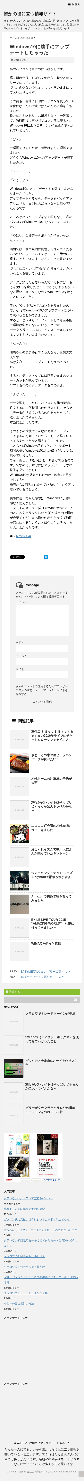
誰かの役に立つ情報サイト (30, 13)
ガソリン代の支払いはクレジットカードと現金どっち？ (38, 1219)
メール (21, 655)
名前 (19, 642)
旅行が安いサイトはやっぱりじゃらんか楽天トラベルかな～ (51, 806)
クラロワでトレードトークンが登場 (50, 1013)
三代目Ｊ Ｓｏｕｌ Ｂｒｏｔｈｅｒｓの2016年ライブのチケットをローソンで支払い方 (52, 735)
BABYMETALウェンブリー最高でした (45, 971)
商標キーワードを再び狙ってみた (42, 976)
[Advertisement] (37, 1349)
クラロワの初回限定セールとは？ (24, 1256)
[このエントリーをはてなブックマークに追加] (46, 557)
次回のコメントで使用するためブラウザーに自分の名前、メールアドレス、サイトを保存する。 (42, 690)
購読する (14, 991)
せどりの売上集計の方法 (19, 1303)
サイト (20, 669)
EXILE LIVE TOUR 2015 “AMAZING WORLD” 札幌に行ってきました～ (52, 923)
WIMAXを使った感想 (46, 943)
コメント (21, 602)
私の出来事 (23, 536)
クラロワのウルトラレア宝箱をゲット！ (28, 1198)
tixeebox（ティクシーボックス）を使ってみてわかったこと (40, 1229)
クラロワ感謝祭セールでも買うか (24, 1266)
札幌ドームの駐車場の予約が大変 (24, 1208)
